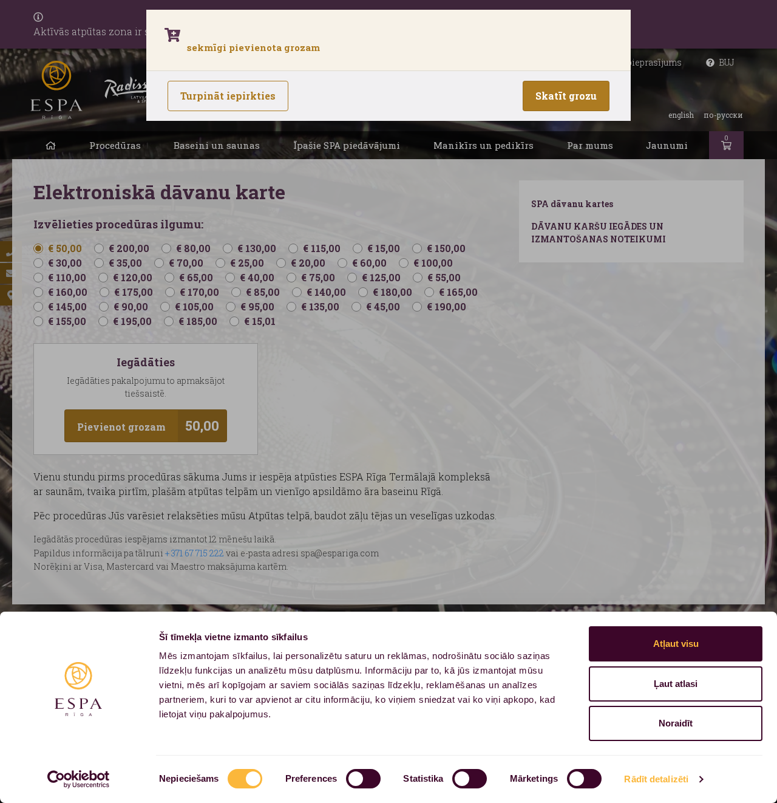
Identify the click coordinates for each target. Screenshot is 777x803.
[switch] (363, 778)
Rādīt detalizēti (656, 779)
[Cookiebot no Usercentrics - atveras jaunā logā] (78, 779)
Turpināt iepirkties (228, 95)
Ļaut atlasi (675, 683)
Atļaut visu (676, 643)
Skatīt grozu (566, 95)
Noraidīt (676, 723)
